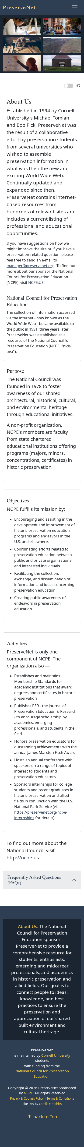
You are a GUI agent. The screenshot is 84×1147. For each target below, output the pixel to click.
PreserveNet (19, 7)
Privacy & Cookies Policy (27, 1098)
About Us (27, 926)
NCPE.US (36, 282)
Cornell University (55, 1055)
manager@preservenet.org (31, 265)
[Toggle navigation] (74, 7)
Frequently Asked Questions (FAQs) (34, 880)
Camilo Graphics (50, 1104)
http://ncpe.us (23, 857)
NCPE (28, 1093)
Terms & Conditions (60, 1098)
